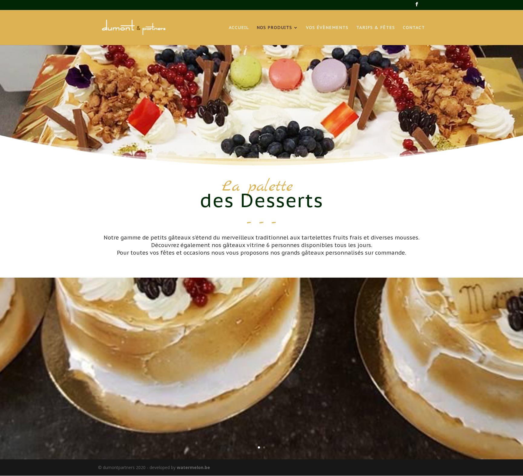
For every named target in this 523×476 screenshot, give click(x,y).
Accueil (239, 27)
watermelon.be (193, 467)
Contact (414, 27)
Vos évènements (327, 27)
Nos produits (274, 27)
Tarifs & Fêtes (375, 27)
